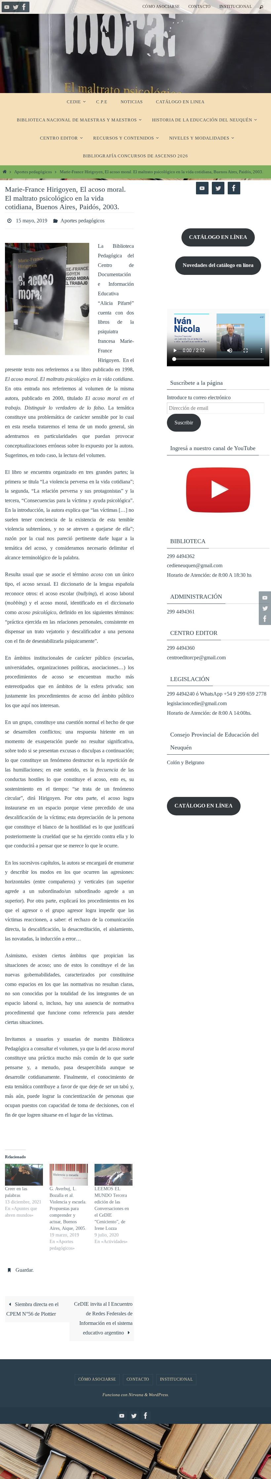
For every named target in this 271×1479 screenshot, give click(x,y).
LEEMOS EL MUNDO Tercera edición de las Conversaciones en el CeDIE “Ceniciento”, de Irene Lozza (112, 1206)
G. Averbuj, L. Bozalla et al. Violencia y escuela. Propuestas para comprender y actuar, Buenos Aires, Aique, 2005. (68, 1206)
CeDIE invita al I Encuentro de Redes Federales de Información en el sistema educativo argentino (103, 1315)
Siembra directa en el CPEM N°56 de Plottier (32, 1305)
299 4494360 (181, 648)
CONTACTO (199, 6)
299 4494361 (181, 611)
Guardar (24, 1267)
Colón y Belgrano (185, 762)
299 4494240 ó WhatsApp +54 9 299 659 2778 (216, 694)
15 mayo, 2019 (31, 219)
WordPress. (159, 1391)
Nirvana (136, 1391)
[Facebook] (24, 7)
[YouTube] (7, 7)
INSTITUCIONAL (235, 6)
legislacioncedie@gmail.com (197, 703)
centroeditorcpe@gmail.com (196, 657)
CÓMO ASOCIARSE (161, 6)
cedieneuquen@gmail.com (194, 565)
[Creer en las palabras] (24, 1173)
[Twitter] (15, 7)
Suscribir (183, 422)
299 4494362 (181, 556)
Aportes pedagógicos (33, 172)
